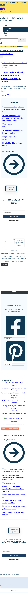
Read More (5, 95)
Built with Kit (14, 220)
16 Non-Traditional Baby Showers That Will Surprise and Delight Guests (12, 118)
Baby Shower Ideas (7, 12)
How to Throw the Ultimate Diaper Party (14, 424)
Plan (3, 126)
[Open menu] (1, 56)
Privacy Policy (14, 590)
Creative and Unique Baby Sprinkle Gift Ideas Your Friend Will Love (13, 489)
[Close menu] (0, 586)
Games (7, 30)
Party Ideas (8, 28)
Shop (5, 35)
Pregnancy (14, 385)
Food (5, 33)
